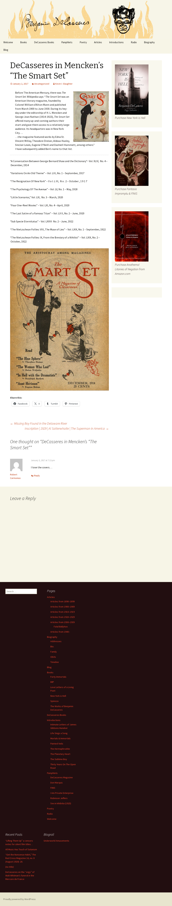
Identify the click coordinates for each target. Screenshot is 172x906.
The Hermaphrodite (60, 748)
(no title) (9, 866)
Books (23, 42)
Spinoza (54, 701)
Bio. (52, 646)
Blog (5, 49)
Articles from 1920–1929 (62, 617)
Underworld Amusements (56, 840)
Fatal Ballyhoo (61, 626)
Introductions (116, 42)
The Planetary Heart (60, 753)
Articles (98, 42)
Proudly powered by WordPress (19, 899)
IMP (52, 681)
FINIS (52, 787)
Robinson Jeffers (59, 798)
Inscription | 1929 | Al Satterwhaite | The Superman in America (67, 428)
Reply (37, 475)
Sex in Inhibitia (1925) (60, 803)
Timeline (54, 662)
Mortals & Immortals (60, 738)
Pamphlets (66, 42)
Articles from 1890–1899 (62, 601)
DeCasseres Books (44, 42)
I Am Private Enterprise (61, 792)
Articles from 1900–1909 (62, 606)
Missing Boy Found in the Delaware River (38, 423)
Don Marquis (56, 782)
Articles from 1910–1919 (62, 611)
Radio (134, 42)
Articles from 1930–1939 (62, 622)
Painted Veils (56, 743)
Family (53, 651)
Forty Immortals (58, 676)
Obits (53, 656)
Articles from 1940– (60, 631)
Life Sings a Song (59, 733)
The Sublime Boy (58, 759)
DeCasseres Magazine (61, 777)
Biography (149, 42)
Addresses (55, 641)
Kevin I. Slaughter (64, 83)
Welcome (8, 42)
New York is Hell (58, 695)
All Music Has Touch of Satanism (21, 849)
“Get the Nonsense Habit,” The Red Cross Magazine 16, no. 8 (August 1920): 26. (20, 858)
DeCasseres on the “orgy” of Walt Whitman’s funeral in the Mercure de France (19, 876)
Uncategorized (41, 83)
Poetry (83, 42)
